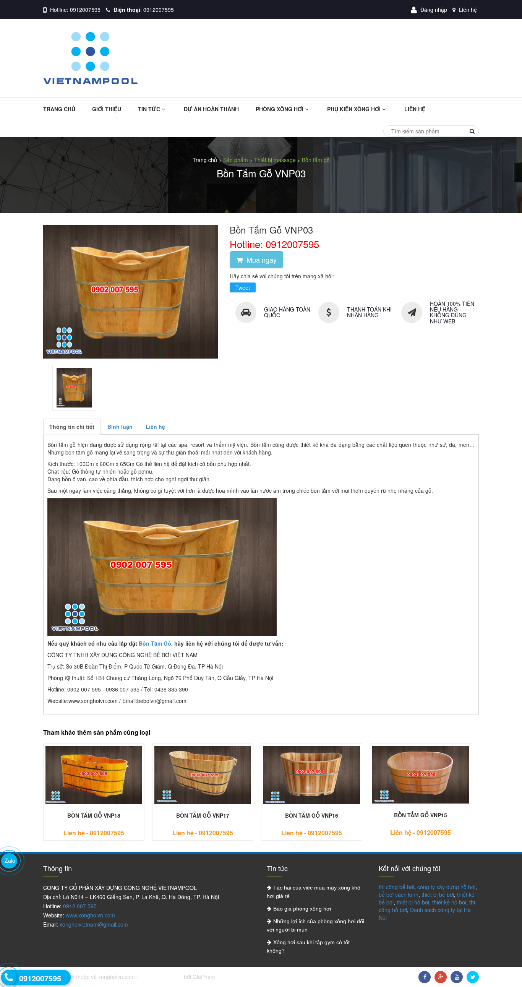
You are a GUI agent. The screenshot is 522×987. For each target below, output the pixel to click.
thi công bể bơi (396, 887)
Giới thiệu (106, 109)
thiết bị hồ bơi (413, 902)
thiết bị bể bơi (437, 894)
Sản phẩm (235, 160)
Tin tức (150, 109)
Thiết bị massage (275, 160)
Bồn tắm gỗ (316, 160)
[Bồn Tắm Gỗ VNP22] (298, 775)
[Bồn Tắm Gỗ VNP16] (80, 775)
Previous (225, 799)
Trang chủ (59, 109)
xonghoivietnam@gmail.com (94, 924)
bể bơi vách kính (398, 894)
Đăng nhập (433, 9)
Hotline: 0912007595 (274, 244)
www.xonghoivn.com (90, 915)
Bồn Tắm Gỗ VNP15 (189, 815)
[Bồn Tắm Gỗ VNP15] (189, 775)
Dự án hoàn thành (211, 109)
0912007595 (85, 9)
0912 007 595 (80, 906)
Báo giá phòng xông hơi (302, 909)
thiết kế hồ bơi (449, 902)
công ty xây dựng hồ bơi (446, 887)
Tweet (242, 287)
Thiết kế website (161, 977)
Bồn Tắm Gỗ (155, 643)
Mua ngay (261, 260)
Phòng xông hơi (280, 109)
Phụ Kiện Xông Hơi (354, 109)
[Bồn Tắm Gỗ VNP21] (406, 775)
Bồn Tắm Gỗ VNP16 (80, 815)
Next (297, 799)
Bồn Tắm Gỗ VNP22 (297, 815)
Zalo (10, 860)
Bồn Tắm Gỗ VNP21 (406, 815)
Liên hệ (468, 9)
